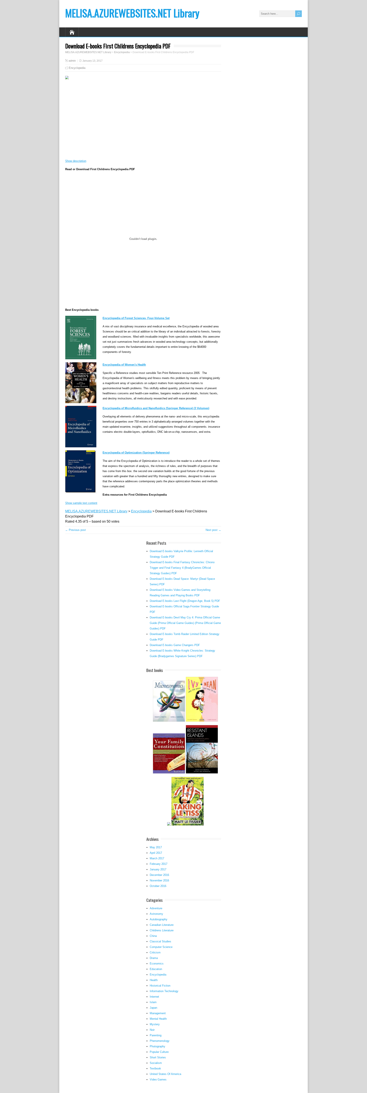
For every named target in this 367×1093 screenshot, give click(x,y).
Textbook (155, 1068)
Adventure (156, 908)
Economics (157, 963)
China (153, 935)
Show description (75, 161)
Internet (154, 996)
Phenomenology (159, 1040)
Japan (153, 1007)
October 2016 (158, 886)
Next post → (213, 530)
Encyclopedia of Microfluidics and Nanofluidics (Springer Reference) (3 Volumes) (156, 408)
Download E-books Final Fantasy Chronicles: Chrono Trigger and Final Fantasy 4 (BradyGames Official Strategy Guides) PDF (182, 568)
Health (154, 980)
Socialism (156, 1063)
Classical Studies (160, 941)
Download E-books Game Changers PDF (175, 645)
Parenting (155, 1035)
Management (158, 1013)
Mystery (155, 1024)
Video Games (158, 1079)
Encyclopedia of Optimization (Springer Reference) (136, 452)
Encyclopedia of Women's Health (124, 364)
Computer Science (161, 947)
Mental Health (158, 1018)
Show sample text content (81, 503)
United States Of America (165, 1074)
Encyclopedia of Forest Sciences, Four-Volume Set (136, 318)
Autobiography (158, 919)
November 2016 (159, 880)
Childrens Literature (162, 930)
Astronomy (156, 913)
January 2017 (158, 869)
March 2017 (157, 858)
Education (156, 969)
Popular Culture (159, 1051)
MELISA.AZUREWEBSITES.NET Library (132, 12)
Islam (153, 1002)
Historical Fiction (160, 985)
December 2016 (159, 875)
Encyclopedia (77, 67)
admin (72, 60)
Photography (157, 1046)
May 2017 (156, 847)
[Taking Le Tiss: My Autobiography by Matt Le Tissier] (187, 825)
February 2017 (158, 863)
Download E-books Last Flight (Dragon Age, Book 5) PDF (185, 600)
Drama (154, 958)
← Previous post (75, 530)
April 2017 (156, 852)
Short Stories (158, 1057)
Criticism (155, 952)
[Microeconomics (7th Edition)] (168, 721)
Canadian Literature (162, 924)
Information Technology (164, 991)
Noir (152, 1029)
